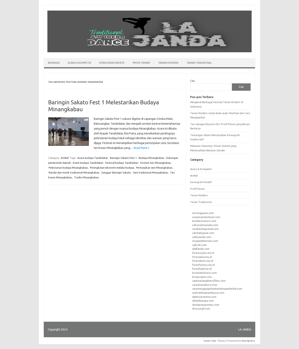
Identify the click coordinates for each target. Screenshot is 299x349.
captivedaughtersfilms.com (209, 280)
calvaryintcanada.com (205, 225)
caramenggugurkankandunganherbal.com (217, 288)
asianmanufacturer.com (206, 217)
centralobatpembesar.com (208, 292)
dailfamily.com (201, 248)
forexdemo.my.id (202, 260)
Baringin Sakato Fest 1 (123, 157)
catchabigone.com (203, 232)
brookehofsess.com (204, 272)
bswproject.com (202, 276)
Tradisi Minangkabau (86, 177)
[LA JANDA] (149, 51)
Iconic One (210, 340)
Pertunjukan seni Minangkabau (154, 167)
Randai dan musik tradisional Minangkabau (74, 172)
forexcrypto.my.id (203, 252)
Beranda (54, 62)
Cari (192, 80)
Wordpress (248, 340)
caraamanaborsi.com (204, 284)
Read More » (141, 147)
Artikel (65, 157)
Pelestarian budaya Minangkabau (68, 167)
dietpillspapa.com (203, 300)
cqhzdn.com (199, 244)
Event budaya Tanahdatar (88, 162)
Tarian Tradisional (199, 62)
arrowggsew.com (203, 213)
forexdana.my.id (202, 256)
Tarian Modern (168, 62)
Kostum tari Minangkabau (155, 162)
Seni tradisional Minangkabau (150, 172)
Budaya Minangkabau (151, 157)
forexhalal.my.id (202, 268)
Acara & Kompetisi (79, 62)
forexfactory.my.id (203, 264)
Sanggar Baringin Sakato (116, 172)
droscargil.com (201, 308)
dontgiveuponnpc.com (205, 304)
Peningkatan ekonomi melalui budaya (112, 167)
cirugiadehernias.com (205, 240)
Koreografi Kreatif (111, 62)
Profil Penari (141, 62)
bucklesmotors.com (204, 220)
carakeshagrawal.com (205, 228)
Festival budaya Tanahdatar (121, 162)
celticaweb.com (201, 237)
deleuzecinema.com (204, 296)
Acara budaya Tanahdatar (92, 157)
